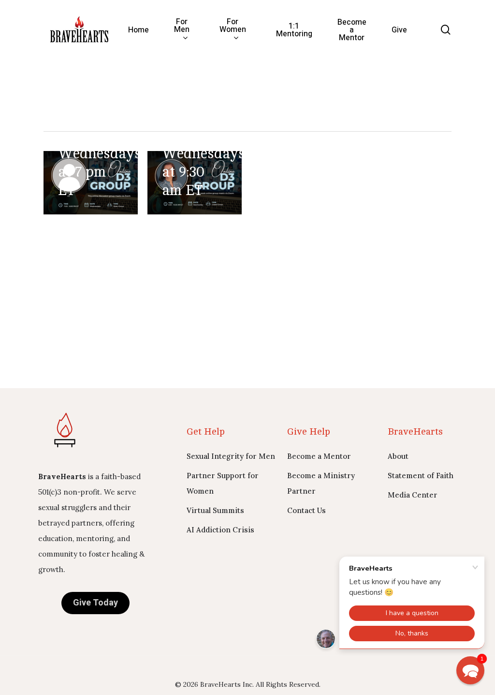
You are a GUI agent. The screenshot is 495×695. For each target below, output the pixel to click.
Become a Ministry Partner (321, 483)
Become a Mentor (319, 456)
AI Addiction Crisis (220, 529)
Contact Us (306, 510)
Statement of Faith (420, 475)
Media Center (412, 494)
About (398, 456)
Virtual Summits (215, 510)
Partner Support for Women (223, 483)
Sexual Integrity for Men (231, 456)
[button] (470, 670)
